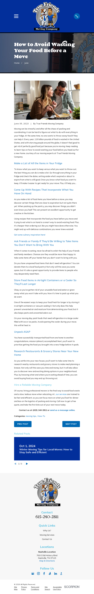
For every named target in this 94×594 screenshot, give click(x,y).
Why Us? (47, 530)
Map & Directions (47, 561)
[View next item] (27, 464)
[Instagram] (38, 573)
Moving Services (47, 535)
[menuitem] (16, 588)
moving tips (31, 416)
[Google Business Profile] (32, 573)
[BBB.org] (61, 573)
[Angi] (49, 573)
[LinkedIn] (55, 573)
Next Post (71, 424)
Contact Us (47, 539)
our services (61, 394)
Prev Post (22, 424)
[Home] (46, 16)
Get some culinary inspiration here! (29, 235)
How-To (41, 416)
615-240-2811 (47, 516)
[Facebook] (44, 573)
